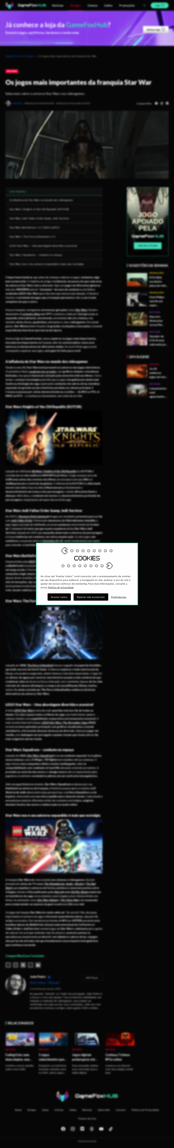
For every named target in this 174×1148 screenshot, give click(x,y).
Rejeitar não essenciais (91, 597)
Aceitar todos (59, 597)
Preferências (119, 597)
